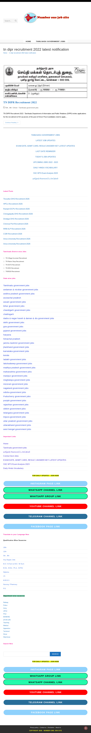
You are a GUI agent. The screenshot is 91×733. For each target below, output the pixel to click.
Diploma (6, 572)
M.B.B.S (6, 580)
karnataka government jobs (16, 351)
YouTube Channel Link (46, 506)
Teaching (6, 622)
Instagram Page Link (45, 483)
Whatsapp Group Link (45, 496)
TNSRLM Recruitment (13, 271)
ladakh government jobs (14, 359)
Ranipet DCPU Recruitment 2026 (16, 209)
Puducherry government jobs (17, 396)
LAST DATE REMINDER (45, 151)
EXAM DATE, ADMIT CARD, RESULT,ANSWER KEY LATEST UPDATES (45, 146)
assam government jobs (14, 302)
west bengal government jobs (17, 429)
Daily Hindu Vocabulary (13, 468)
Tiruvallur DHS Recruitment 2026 (16, 199)
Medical (5, 625)
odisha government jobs (14, 392)
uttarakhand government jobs (17, 425)
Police (5, 605)
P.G (4, 588)
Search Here (7, 650)
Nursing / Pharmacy (10, 584)
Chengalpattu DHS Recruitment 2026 (18, 214)
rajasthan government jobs (16, 405)
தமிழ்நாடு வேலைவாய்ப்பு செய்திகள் (45, 179)
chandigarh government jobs (16, 310)
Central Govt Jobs (11, 456)
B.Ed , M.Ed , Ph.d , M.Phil (13, 568)
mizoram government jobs (15, 384)
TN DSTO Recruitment (13, 265)
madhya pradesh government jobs (19, 368)
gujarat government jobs (14, 331)
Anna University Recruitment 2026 (16, 239)
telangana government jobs (16, 413)
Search (55, 654)
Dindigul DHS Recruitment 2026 (16, 219)
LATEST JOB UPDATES (45, 140)
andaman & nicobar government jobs (20, 290)
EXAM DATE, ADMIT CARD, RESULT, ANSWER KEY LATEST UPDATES (34, 460)
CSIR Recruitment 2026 (12, 234)
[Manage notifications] (86, 728)
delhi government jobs (13, 322)
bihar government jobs (14, 306)
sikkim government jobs (14, 409)
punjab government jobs (14, 400)
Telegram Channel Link (45, 516)
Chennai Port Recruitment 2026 (15, 224)
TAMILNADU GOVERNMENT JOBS (45, 135)
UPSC (5, 611)
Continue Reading (12, 123)
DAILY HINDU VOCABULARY (45, 168)
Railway (5, 602)
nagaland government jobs (15, 388)
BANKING (6, 617)
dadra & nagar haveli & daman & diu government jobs (28, 318)
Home (5, 444)
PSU (4, 614)
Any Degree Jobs (9, 560)
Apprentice (6, 628)
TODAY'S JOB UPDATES (45, 157)
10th (4, 547)
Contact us (43, 727)
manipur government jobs (15, 376)
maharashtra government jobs (17, 372)
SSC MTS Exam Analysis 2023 (45, 173)
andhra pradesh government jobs (19, 294)
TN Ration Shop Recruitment (15, 261)
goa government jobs (13, 326)
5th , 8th (9, 108)
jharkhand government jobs (16, 347)
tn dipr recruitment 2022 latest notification (22, 53)
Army (5, 608)
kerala (6, 355)
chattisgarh (8, 314)
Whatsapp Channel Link (45, 490)
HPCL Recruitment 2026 (13, 204)
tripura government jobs (14, 417)
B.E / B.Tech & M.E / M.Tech (13, 564)
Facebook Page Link (45, 526)
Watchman (6, 637)
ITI (4, 576)
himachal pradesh (11, 339)
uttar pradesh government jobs (17, 421)
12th (4, 551)
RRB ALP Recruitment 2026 (14, 229)
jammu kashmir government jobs (18, 343)
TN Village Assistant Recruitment (16, 258)
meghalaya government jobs (16, 380)
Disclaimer (51, 727)
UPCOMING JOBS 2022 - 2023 (45, 162)
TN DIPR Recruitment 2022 (20, 102)
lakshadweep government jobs (17, 363)
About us (58, 727)
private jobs (7, 620)
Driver (15, 108)
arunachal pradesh (12, 298)
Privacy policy (34, 727)
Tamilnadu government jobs (28, 108)
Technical (6, 631)
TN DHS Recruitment (12, 268)
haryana (7, 335)
